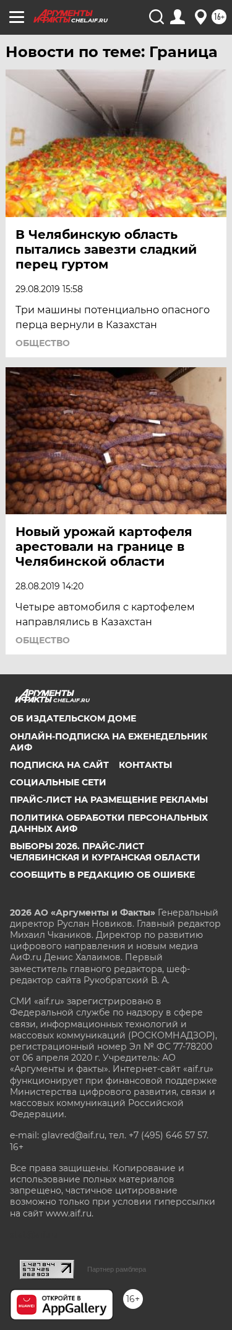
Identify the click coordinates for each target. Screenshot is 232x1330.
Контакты (145, 764)
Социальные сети (58, 782)
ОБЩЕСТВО (42, 343)
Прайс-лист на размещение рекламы (109, 799)
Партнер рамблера (116, 1269)
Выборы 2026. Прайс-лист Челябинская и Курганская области (105, 852)
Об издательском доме (73, 718)
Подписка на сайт (59, 764)
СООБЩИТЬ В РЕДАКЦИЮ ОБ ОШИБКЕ (102, 874)
